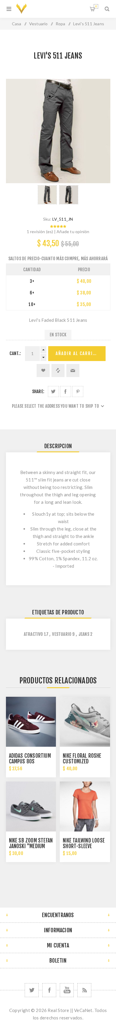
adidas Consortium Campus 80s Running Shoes (30, 761)
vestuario (61, 634)
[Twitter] (32, 990)
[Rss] (84, 990)
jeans (84, 634)
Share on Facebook (65, 391)
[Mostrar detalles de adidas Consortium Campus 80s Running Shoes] (31, 722)
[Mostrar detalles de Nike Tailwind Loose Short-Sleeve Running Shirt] (85, 806)
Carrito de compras (96, 6)
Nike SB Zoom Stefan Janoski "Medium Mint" (31, 846)
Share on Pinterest (77, 391)
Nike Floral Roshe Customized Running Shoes (82, 761)
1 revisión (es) (40, 231)
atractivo (33, 634)
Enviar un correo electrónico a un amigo (72, 370)
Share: (38, 391)
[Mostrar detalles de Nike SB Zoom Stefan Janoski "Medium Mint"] (31, 806)
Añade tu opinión (73, 231)
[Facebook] (49, 990)
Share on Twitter (53, 391)
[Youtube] (67, 990)
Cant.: (15, 353)
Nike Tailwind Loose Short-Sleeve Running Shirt (84, 846)
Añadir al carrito (77, 353)
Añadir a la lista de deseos (43, 370)
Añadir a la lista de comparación (58, 370)
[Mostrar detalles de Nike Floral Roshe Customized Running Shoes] (85, 722)
